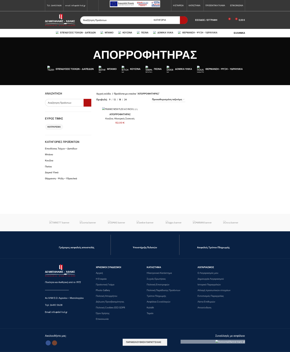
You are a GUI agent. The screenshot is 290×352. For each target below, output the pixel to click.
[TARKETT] (59, 222)
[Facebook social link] (91, 5)
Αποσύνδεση (204, 307)
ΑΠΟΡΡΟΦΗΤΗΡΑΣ (120, 114)
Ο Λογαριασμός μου (208, 272)
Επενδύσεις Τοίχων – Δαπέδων (61, 148)
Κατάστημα (154, 267)
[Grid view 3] (139, 100)
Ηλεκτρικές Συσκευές (124, 118)
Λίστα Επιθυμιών (206, 301)
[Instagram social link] (95, 5)
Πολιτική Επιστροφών (158, 284)
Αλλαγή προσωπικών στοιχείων (214, 290)
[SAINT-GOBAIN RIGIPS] (173, 222)
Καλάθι (150, 307)
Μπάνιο (49, 154)
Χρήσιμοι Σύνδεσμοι (108, 267)
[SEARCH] (184, 20)
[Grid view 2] (134, 100)
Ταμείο (150, 313)
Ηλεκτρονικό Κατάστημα (159, 272)
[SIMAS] (116, 222)
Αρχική (99, 272)
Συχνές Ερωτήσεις (156, 278)
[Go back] (89, 54)
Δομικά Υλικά (51, 172)
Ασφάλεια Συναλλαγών (158, 301)
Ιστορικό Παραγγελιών (209, 284)
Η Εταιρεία (101, 278)
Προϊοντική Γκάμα (105, 284)
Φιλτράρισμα (54, 127)
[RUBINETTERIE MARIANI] (202, 222)
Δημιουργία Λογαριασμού (211, 278)
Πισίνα (48, 166)
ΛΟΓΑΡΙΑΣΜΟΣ (206, 267)
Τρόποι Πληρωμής (156, 295)
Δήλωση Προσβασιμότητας (110, 301)
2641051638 (56, 5)
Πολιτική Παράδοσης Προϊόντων (163, 290)
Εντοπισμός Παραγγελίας (211, 295)
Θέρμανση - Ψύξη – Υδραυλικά (61, 178)
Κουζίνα (49, 160)
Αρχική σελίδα (103, 93)
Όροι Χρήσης (103, 313)
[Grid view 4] (145, 100)
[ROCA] (230, 222)
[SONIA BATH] (88, 222)
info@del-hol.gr (78, 5)
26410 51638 (56, 305)
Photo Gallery (103, 290)
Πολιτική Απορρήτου (106, 295)
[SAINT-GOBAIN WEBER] (145, 222)
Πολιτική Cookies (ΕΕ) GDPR (110, 307)
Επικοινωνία (102, 318)
